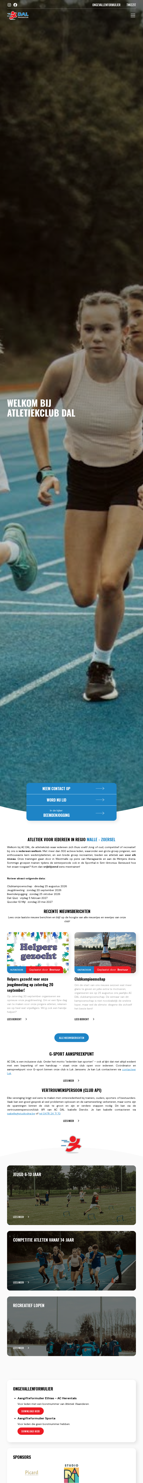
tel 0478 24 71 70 (49, 1113)
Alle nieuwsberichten (71, 1038)
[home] (17, 15)
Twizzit (131, 5)
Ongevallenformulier (106, 5)
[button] (132, 15)
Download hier (30, 1411)
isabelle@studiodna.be (21, 1113)
